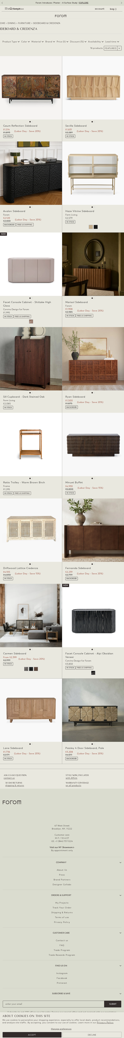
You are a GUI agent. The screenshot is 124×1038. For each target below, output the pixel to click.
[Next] (122, 4)
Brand (48, 41)
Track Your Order (62, 908)
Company (61, 862)
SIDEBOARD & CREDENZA (46, 23)
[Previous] (2, 4)
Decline (92, 1035)
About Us (62, 870)
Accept (32, 1035)
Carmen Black (31, 669)
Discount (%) (77, 41)
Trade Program (62, 950)
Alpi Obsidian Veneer (93, 673)
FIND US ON (61, 966)
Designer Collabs (62, 884)
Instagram (62, 973)
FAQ (62, 945)
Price (61, 41)
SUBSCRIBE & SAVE (61, 993)
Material (36, 41)
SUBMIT (112, 1004)
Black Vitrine (96, 227)
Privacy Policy (105, 1022)
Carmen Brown (36, 669)
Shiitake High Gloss (31, 321)
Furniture (24, 23)
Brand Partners (62, 880)
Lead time (110, 41)
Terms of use (62, 917)
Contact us (62, 940)
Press (62, 875)
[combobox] (8, 12)
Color (24, 41)
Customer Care (61, 933)
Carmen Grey (26, 669)
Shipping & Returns (62, 912)
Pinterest (62, 983)
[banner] (62, 3)
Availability (94, 41)
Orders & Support (61, 895)
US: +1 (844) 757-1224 (62, 841)
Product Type (9, 41)
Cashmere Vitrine (91, 227)
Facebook (62, 978)
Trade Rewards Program (62, 955)
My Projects (62, 903)
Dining (12, 23)
